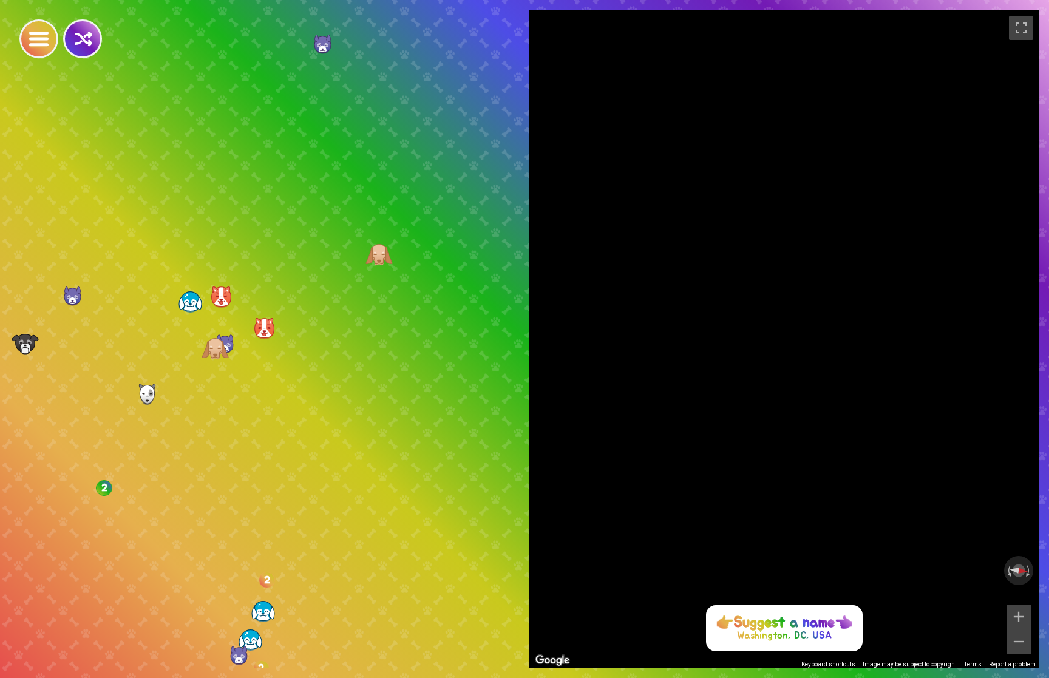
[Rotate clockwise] (1029, 570)
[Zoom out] (1019, 641)
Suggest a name (784, 622)
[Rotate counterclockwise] (1008, 570)
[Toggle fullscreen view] (1021, 28)
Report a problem (1012, 664)
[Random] (82, 38)
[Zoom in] (1019, 617)
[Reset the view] (1018, 570)
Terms (973, 664)
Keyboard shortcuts (828, 664)
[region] (784, 339)
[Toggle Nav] (38, 38)
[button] (263, 611)
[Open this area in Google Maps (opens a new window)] (552, 660)
